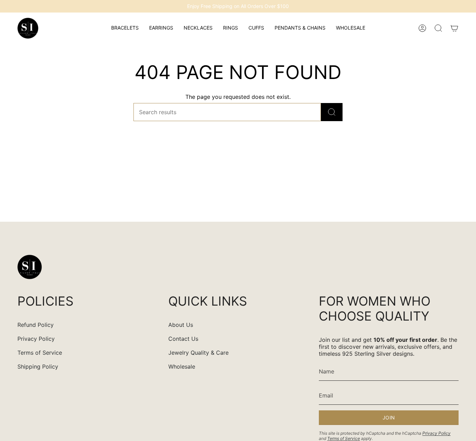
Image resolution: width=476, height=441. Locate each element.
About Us (180, 324)
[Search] (332, 112)
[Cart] (454, 28)
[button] (125, 28)
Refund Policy (35, 324)
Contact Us (183, 338)
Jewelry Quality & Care (198, 352)
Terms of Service (39, 352)
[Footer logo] (29, 267)
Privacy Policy (36, 338)
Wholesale (181, 366)
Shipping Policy (37, 366)
